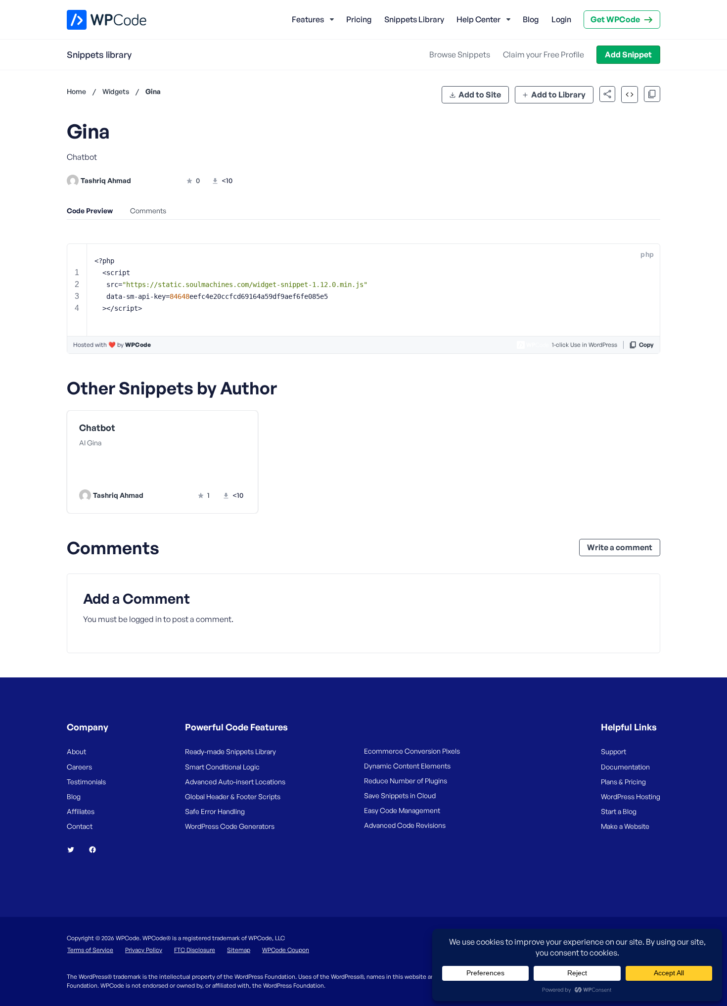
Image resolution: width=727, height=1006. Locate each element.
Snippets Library (414, 19)
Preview (125, 475)
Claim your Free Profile (543, 54)
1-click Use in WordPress (584, 344)
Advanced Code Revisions (405, 825)
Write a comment (619, 547)
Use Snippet (210, 475)
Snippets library (99, 54)
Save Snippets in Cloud (400, 795)
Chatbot (97, 428)
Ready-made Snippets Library (230, 751)
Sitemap (238, 950)
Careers (79, 767)
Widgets (115, 91)
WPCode (138, 344)
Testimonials (86, 781)
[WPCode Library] (98, 20)
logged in (145, 619)
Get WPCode (615, 19)
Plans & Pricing (623, 781)
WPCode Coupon (285, 950)
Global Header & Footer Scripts (232, 796)
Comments (148, 210)
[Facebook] (96, 850)
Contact (79, 826)
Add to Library (558, 94)
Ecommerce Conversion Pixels (412, 751)
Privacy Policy (143, 950)
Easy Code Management (402, 810)
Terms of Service (90, 950)
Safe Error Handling (215, 811)
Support (613, 751)
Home (76, 91)
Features (308, 19)
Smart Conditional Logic (222, 767)
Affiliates (80, 811)
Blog (531, 19)
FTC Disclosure (194, 950)
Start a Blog (618, 811)
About (76, 751)
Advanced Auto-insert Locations (235, 781)
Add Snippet (628, 54)
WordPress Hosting (630, 796)
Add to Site (479, 94)
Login (561, 19)
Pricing (358, 19)
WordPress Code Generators (229, 826)
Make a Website (625, 826)
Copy (646, 344)
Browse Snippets (459, 54)
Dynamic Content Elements (407, 766)
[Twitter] (75, 850)
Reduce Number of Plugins (405, 780)
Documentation (625, 767)
